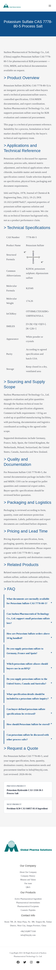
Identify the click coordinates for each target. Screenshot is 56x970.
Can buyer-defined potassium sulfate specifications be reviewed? (26, 711)
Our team (28, 883)
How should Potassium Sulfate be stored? (28, 724)
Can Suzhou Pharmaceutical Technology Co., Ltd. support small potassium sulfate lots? (28, 618)
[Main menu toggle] (50, 5)
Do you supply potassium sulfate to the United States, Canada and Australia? (27, 681)
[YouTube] (37, 962)
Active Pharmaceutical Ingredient (28, 899)
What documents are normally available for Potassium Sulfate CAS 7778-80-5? (28, 601)
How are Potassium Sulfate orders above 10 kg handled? (28, 636)
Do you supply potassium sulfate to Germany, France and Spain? (25, 651)
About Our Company (28, 872)
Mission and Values (28, 880)
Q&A (28, 887)
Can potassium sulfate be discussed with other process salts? (28, 737)
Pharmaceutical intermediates (28, 903)
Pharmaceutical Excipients (28, 906)
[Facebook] (18, 962)
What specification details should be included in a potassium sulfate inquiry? (28, 696)
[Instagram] (31, 962)
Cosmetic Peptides (28, 910)
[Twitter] (24, 962)
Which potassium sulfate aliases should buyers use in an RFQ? (27, 666)
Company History (28, 876)
